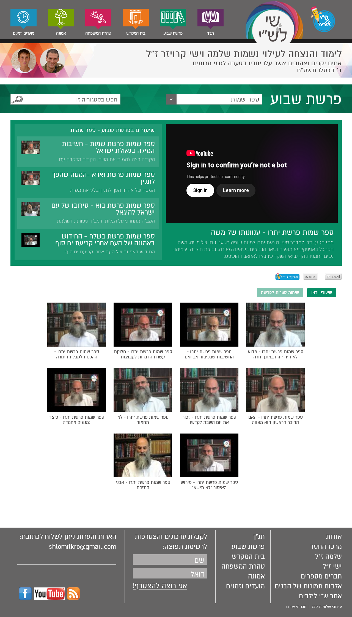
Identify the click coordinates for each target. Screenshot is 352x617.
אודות (334, 537)
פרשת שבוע (173, 33)
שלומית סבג (321, 606)
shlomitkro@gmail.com (82, 546)
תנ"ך (210, 33)
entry (290, 606)
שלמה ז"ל (328, 556)
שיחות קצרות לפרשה (280, 292)
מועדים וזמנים (23, 33)
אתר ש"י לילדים (320, 596)
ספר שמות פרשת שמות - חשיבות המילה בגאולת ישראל (108, 147)
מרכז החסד (326, 546)
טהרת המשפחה (98, 33)
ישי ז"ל (332, 566)
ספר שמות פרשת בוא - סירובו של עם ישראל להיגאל (103, 208)
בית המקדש (135, 33)
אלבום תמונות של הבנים (308, 586)
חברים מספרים (321, 576)
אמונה (61, 33)
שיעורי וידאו (321, 292)
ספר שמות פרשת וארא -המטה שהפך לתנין (103, 178)
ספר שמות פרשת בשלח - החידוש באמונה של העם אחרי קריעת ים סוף (105, 239)
